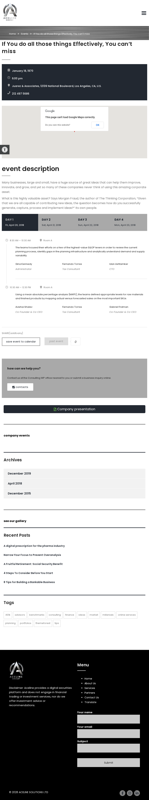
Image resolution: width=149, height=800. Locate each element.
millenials (108, 615)
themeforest (43, 623)
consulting (55, 615)
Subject (82, 741)
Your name (84, 712)
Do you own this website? (57, 125)
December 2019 (19, 473)
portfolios (25, 623)
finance (69, 615)
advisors (20, 615)
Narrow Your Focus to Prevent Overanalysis (32, 555)
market (94, 615)
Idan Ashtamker (118, 264)
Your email (84, 727)
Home (12, 33)
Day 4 (125, 222)
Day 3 (88, 222)
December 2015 (19, 493)
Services (89, 688)
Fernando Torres (72, 264)
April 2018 (15, 483)
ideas (81, 615)
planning (10, 623)
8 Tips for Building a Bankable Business (29, 582)
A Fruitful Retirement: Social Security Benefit (33, 564)
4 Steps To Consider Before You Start (28, 573)
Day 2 (51, 222)
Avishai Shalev (23, 307)
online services (127, 615)
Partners (89, 693)
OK (97, 125)
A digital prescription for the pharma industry (34, 546)
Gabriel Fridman (118, 307)
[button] (4, 149)
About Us (90, 683)
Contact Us (91, 697)
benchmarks (36, 615)
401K (7, 615)
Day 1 (14, 222)
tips (57, 623)
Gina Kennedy (23, 264)
